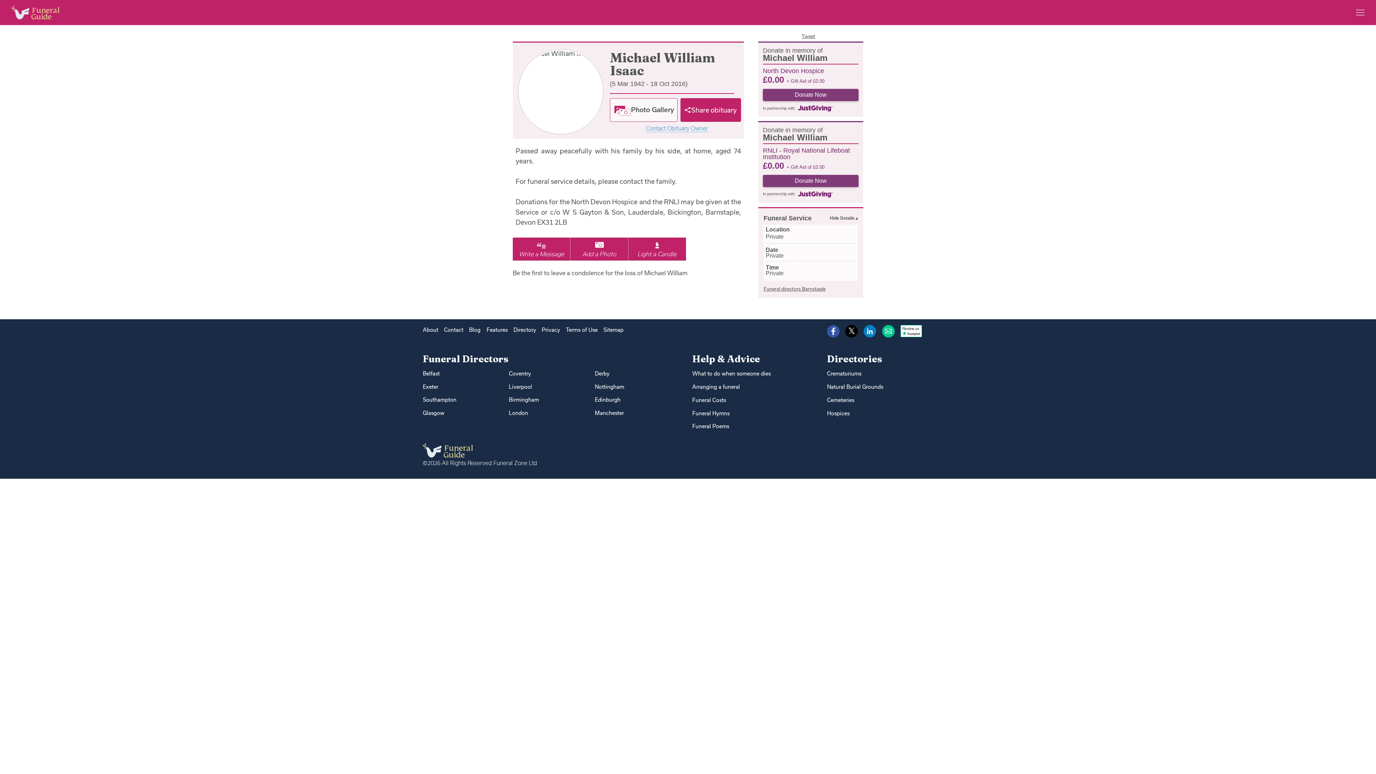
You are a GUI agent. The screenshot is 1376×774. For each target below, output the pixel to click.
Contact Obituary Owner (677, 128)
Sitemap (613, 330)
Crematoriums (844, 374)
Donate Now (811, 95)
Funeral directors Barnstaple (795, 289)
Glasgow (433, 413)
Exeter (430, 387)
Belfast (431, 374)
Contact (453, 330)
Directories (854, 359)
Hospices (838, 413)
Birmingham (524, 400)
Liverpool (520, 387)
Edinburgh (608, 400)
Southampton (440, 400)
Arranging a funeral (716, 387)
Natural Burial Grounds (855, 387)
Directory (524, 330)
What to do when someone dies (731, 374)
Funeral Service (788, 218)
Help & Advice (726, 359)
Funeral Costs (709, 400)
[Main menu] (1360, 12)
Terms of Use (582, 330)
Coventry (520, 374)
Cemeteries (840, 400)
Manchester (609, 413)
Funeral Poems (710, 426)
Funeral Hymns (711, 413)
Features (497, 330)
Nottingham (609, 387)
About (430, 330)
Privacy (551, 330)
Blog (475, 330)
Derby (602, 374)
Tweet (808, 36)
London (518, 413)
